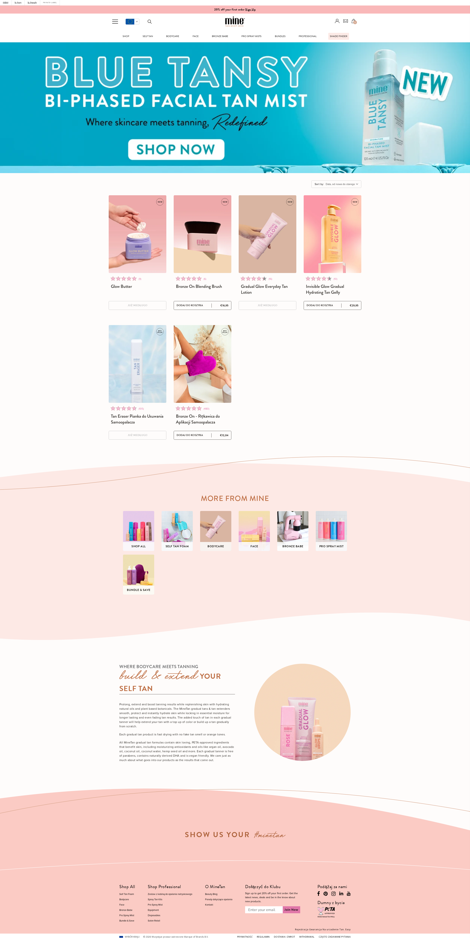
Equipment (153, 910)
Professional (308, 36)
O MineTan (215, 886)
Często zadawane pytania (335, 936)
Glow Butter (121, 286)
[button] (132, 22)
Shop (126, 36)
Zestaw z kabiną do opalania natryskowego (170, 894)
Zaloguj (337, 21)
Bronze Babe (220, 36)
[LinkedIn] (341, 894)
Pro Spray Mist (126, 915)
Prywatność (245, 936)
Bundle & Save (126, 920)
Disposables (154, 915)
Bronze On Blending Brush (199, 286)
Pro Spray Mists (251, 36)
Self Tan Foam (126, 894)
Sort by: (319, 184)
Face (196, 36)
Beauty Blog (211, 894)
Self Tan (148, 36)
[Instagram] (333, 894)
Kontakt (209, 904)
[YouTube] (349, 894)
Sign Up (250, 9)
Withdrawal (306, 936)
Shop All (127, 886)
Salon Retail (154, 920)
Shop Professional (164, 886)
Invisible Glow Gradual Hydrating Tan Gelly (325, 289)
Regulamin (263, 936)
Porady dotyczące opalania (218, 899)
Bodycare (172, 36)
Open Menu (115, 22)
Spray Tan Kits (155, 899)
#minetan (269, 836)
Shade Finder (338, 36)
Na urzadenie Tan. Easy (323, 929)
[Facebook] (318, 894)
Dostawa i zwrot (284, 936)
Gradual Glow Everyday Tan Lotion (264, 289)
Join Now (291, 910)
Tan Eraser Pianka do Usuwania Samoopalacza (137, 419)
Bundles (280, 36)
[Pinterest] (325, 894)
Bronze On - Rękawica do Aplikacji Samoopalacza (198, 419)
